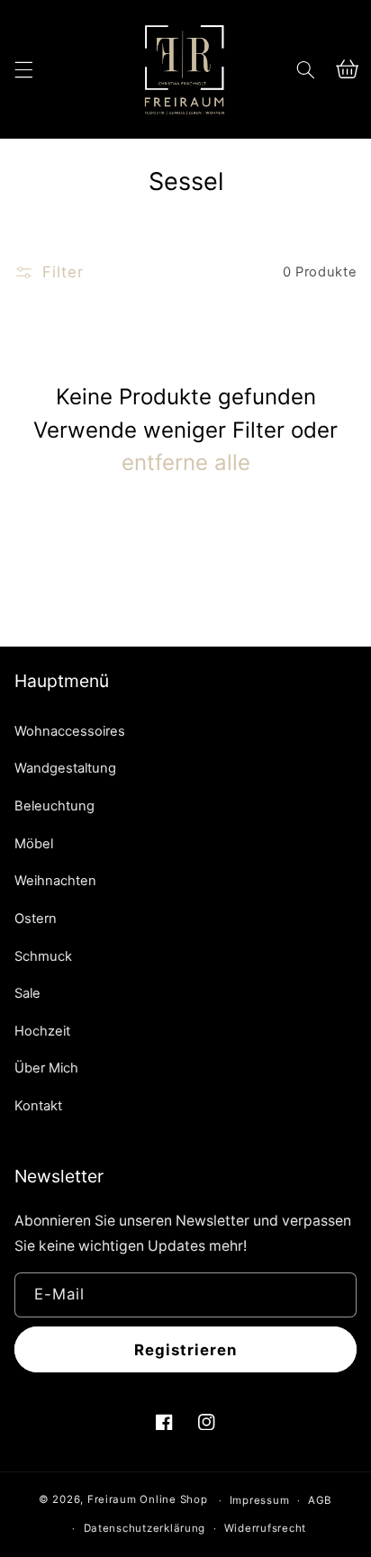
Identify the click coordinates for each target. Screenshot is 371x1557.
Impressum (260, 1500)
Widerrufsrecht (265, 1528)
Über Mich (46, 1068)
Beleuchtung (54, 806)
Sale (27, 993)
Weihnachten (55, 881)
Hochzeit (42, 1031)
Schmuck (43, 956)
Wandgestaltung (65, 768)
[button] (23, 69)
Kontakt (38, 1106)
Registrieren (186, 1350)
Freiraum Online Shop (147, 1500)
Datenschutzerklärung (145, 1528)
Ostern (35, 918)
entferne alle (186, 462)
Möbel (33, 844)
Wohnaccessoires (69, 731)
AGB (320, 1500)
